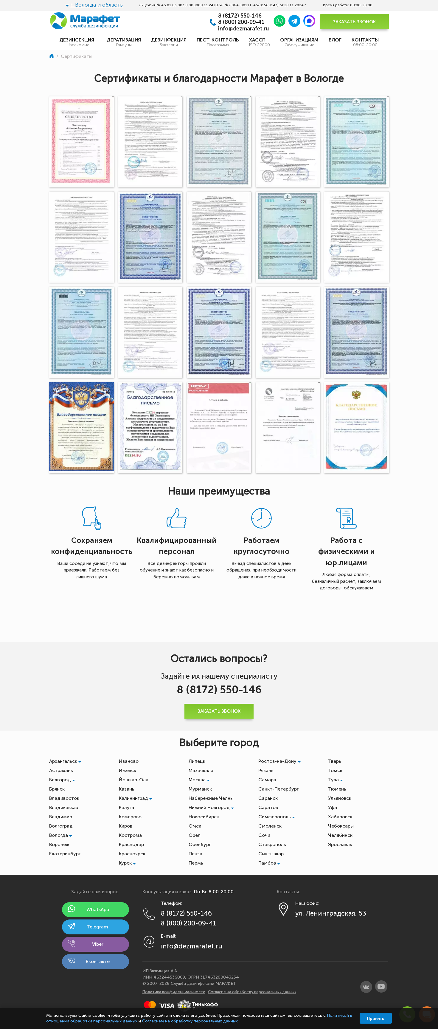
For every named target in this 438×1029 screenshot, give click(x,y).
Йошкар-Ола (133, 779)
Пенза (195, 854)
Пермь (196, 863)
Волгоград (61, 826)
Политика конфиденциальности (173, 992)
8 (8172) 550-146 (240, 16)
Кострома (130, 835)
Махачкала (201, 770)
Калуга (126, 807)
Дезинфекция (169, 42)
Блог (335, 40)
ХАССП (259, 42)
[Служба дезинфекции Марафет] (52, 56)
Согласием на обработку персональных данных (190, 1021)
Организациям (299, 42)
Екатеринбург (64, 854)
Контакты (365, 42)
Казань (126, 789)
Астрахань (61, 770)
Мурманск (200, 789)
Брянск (57, 789)
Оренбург (200, 844)
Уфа (332, 807)
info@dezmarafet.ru (243, 29)
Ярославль (340, 844)
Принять (376, 1018)
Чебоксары (341, 826)
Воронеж (59, 844)
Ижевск (127, 770)
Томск (335, 770)
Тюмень (337, 789)
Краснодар (131, 844)
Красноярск (132, 854)
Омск (195, 826)
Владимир (60, 816)
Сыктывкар (271, 854)
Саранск (268, 798)
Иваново (129, 761)
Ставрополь (272, 844)
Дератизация (124, 42)
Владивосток (64, 798)
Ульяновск (339, 798)
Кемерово (130, 816)
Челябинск (340, 835)
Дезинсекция (78, 42)
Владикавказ (63, 807)
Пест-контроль (218, 42)
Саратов (268, 807)
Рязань (266, 770)
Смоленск (270, 826)
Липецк (197, 761)
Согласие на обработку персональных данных (252, 992)
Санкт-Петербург (278, 789)
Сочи (264, 835)
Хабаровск (340, 816)
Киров (125, 826)
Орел (195, 835)
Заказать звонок (354, 21)
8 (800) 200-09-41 (241, 22)
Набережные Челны (211, 798)
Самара (267, 779)
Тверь (334, 761)
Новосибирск (204, 816)
